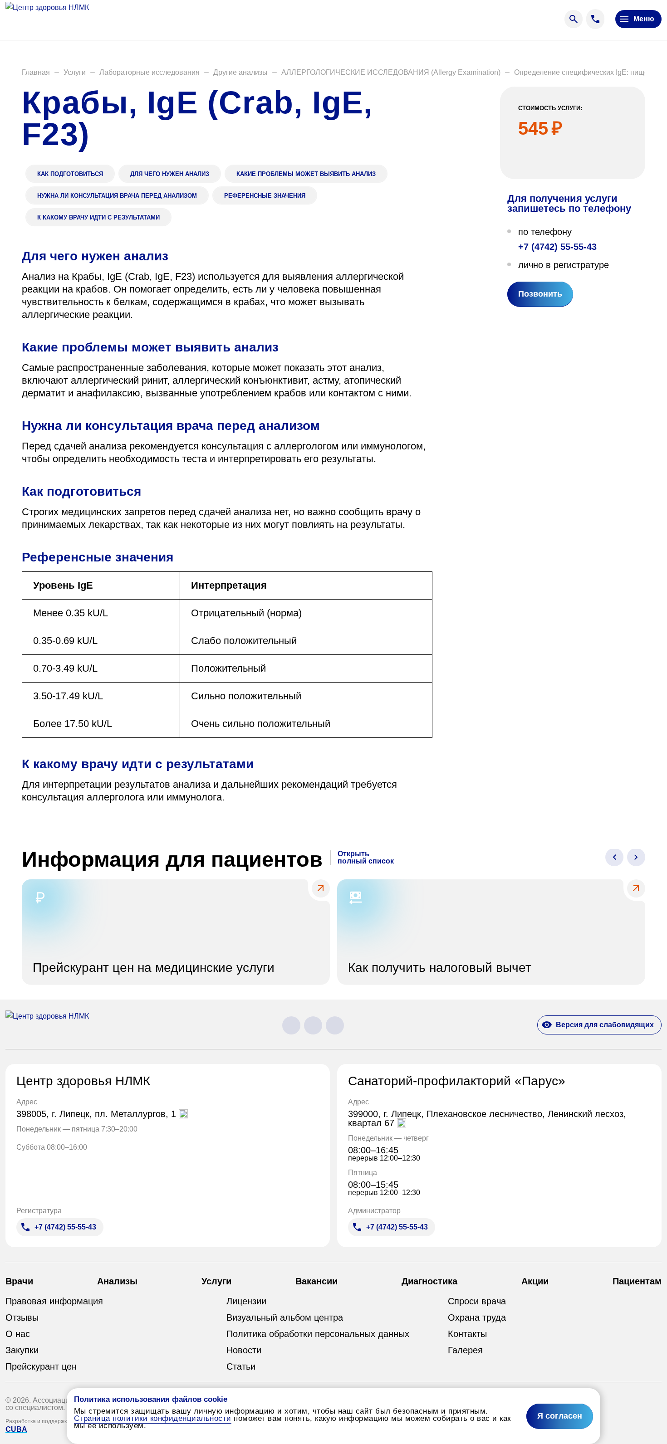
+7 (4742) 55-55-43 (557, 246)
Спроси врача (477, 1301)
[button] (36, 72)
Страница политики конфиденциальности (152, 1418)
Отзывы (22, 1317)
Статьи (240, 1366)
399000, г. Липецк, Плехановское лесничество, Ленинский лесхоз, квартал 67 (487, 1118)
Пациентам (637, 1281)
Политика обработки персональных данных (317, 1333)
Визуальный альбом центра (284, 1317)
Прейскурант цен (41, 1366)
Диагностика (429, 1281)
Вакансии (316, 1281)
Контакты (467, 1333)
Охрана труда (477, 1317)
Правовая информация (54, 1301)
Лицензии (246, 1301)
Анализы (117, 1281)
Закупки (22, 1350)
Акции (535, 1281)
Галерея (465, 1350)
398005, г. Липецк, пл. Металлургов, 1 (97, 1113)
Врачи (19, 1281)
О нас (17, 1333)
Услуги (216, 1281)
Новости (243, 1350)
